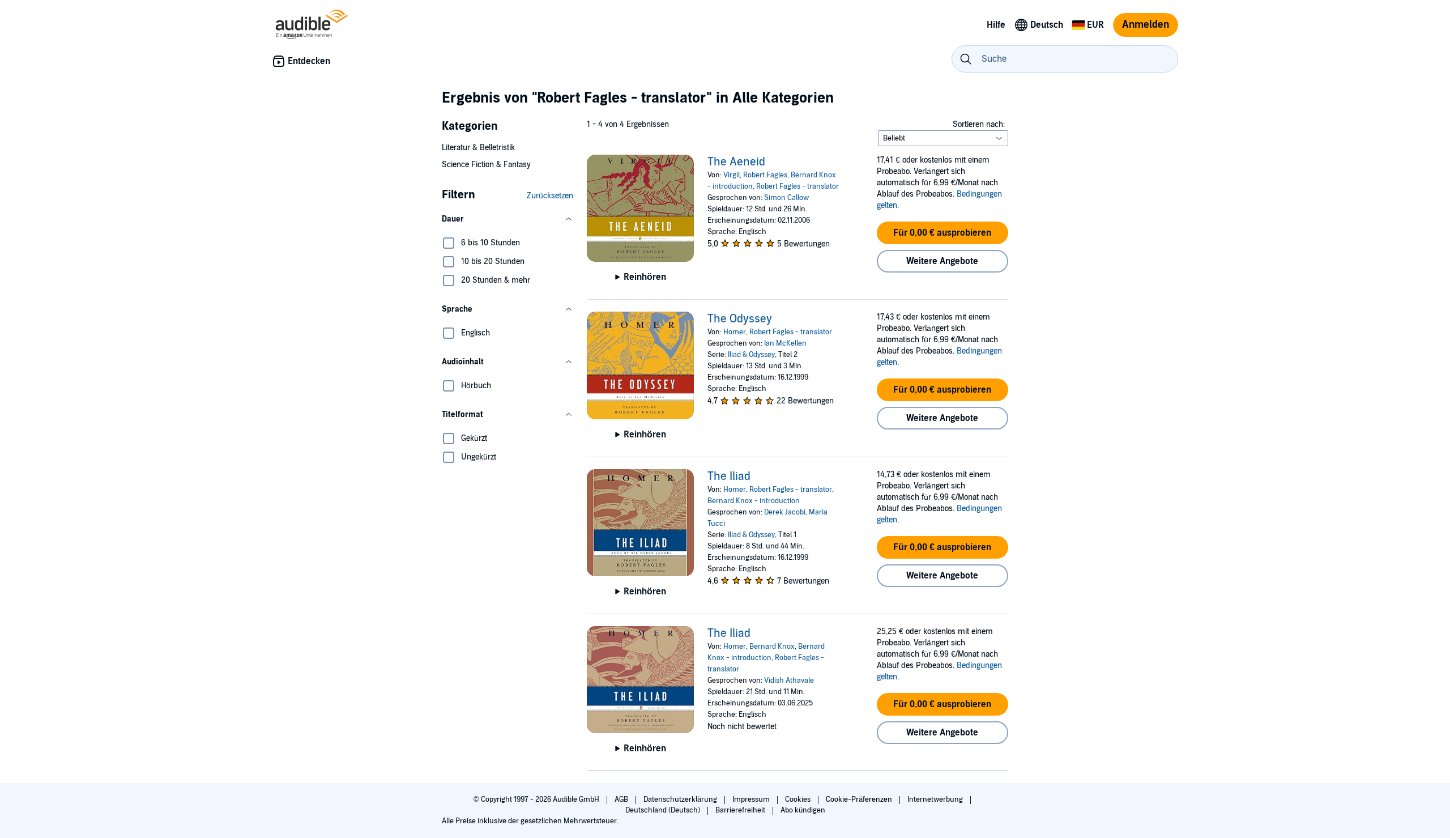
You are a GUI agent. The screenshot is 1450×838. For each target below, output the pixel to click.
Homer (734, 332)
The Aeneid (736, 162)
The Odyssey (739, 319)
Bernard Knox (772, 646)
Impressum (751, 799)
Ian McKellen (785, 343)
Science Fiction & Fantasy (486, 164)
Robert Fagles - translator (797, 186)
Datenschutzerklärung (681, 799)
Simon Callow (786, 197)
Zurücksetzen (550, 196)
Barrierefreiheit (741, 810)
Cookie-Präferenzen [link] (859, 799)
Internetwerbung (936, 799)
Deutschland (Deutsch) (663, 810)
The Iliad (728, 476)
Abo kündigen (803, 810)
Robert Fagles (765, 175)
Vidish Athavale (789, 680)
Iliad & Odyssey (751, 354)
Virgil (731, 175)
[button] (507, 219)
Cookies (798, 799)
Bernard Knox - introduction (753, 500)
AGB (622, 799)
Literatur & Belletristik (478, 147)
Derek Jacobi (784, 512)
